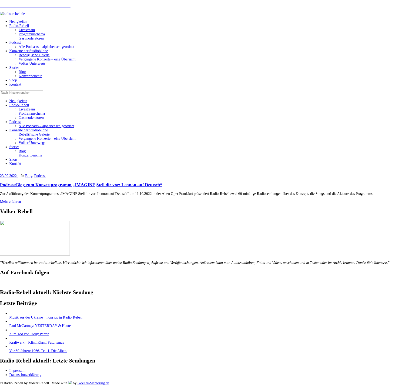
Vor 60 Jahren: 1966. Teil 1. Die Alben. (38, 351)
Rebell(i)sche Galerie (34, 134)
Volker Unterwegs (32, 143)
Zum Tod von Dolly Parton (29, 334)
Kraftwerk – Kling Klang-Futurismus (36, 342)
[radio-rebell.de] (35, 254)
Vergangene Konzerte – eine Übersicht (47, 138)
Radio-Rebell (19, 105)
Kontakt (15, 164)
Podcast (15, 122)
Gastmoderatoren (31, 118)
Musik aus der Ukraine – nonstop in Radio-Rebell (45, 317)
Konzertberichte (30, 155)
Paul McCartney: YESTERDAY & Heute (40, 326)
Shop (13, 159)
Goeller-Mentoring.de (93, 383)
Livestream (27, 109)
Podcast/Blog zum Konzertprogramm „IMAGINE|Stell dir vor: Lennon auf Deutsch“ (81, 184)
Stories (14, 147)
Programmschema (32, 113)
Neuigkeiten (18, 101)
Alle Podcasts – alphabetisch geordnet (46, 126)
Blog (22, 151)
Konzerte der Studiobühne (28, 130)
